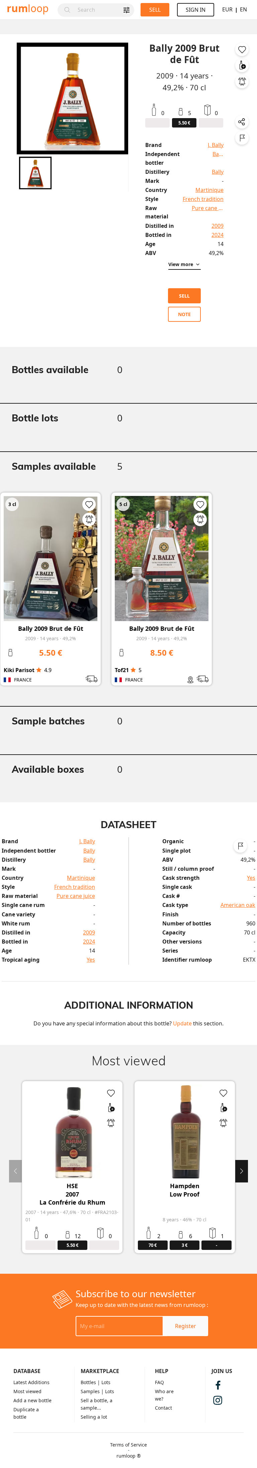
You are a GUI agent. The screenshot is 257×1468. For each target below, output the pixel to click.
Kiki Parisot (19, 670)
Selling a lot (94, 1417)
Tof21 (122, 670)
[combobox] (104, 10)
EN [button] (243, 9)
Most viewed (27, 1391)
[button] (35, 173)
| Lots (103, 1382)
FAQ (159, 1382)
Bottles (88, 1382)
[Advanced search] (126, 10)
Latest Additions (31, 1382)
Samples (90, 1391)
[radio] (38, 670)
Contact (163, 1408)
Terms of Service (128, 1444)
